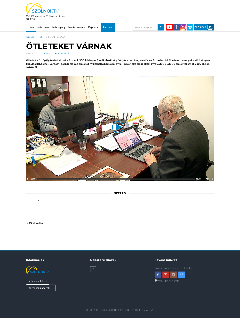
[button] (120, 129)
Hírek (31, 27)
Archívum (108, 27)
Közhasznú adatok (39, 288)
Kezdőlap (30, 37)
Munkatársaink (76, 27)
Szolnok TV (115, 310)
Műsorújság (58, 27)
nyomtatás (64, 53)
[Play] (28, 179)
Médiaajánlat (36, 281)
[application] (120, 128)
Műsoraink (43, 27)
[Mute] (207, 179)
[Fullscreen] (211, 179)
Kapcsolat (94, 27)
